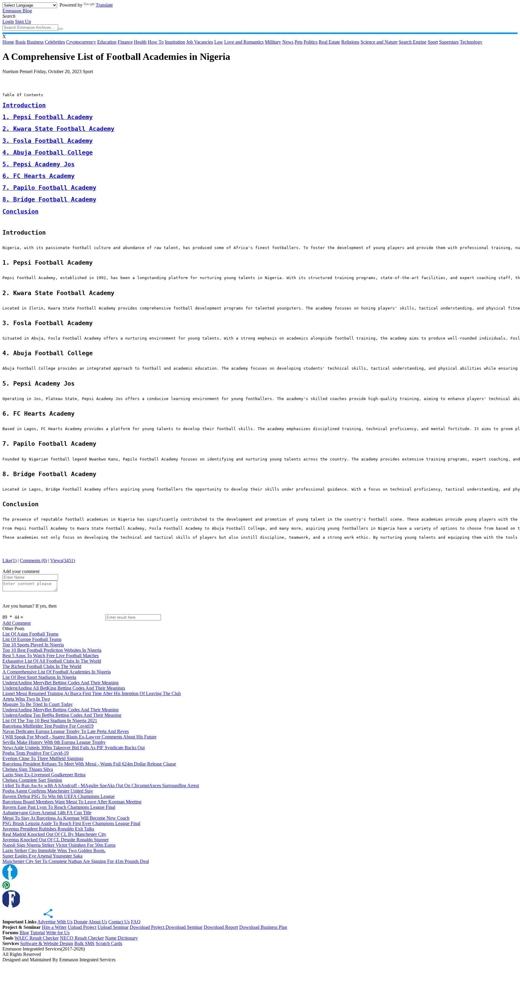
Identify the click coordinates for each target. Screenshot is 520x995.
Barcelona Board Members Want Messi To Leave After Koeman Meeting (71, 801)
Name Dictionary (121, 938)
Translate (104, 5)
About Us (97, 921)
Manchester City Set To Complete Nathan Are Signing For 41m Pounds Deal (75, 861)
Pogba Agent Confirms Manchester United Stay (47, 790)
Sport (433, 42)
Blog (24, 932)
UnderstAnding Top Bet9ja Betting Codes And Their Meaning (61, 715)
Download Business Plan (263, 927)
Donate (81, 921)
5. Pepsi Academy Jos (38, 164)
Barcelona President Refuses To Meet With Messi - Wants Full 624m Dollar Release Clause (89, 763)
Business (35, 42)
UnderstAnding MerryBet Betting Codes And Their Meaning (60, 682)
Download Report (221, 927)
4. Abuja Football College (47, 152)
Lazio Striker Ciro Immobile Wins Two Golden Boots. (54, 850)
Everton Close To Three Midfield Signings (42, 758)
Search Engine (412, 42)
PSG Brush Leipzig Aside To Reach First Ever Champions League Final (71, 823)
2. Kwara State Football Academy (58, 128)
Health (140, 42)
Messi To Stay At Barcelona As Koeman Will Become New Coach (65, 818)
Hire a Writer (54, 927)
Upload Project (82, 927)
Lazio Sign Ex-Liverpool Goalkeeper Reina (43, 774)
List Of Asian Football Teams (30, 633)
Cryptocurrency (81, 42)
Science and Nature (379, 42)
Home (8, 42)
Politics (310, 42)
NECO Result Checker (82, 938)
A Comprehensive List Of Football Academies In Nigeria (56, 671)
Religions (350, 42)
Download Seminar (184, 927)
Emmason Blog (17, 10)
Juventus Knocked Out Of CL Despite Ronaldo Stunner (55, 839)
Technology (471, 42)
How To (156, 42)
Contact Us (119, 921)
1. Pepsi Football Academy (47, 117)
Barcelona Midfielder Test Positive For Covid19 (48, 726)
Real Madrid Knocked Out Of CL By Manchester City (54, 834)
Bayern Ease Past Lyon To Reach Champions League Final (58, 807)
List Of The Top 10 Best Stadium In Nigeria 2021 (49, 720)
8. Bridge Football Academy (49, 199)
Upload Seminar (113, 927)
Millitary (273, 42)
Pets (298, 42)
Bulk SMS (84, 943)
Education (106, 42)
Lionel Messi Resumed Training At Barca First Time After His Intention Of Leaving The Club (91, 693)
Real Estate (329, 42)
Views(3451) (62, 560)
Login (8, 21)
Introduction (24, 105)
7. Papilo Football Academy (49, 187)
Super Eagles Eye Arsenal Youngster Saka (42, 855)
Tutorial (37, 932)
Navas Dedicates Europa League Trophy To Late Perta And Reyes (65, 731)
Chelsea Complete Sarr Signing (32, 780)
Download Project (148, 927)
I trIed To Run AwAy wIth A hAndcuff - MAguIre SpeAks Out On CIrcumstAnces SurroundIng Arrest (100, 785)
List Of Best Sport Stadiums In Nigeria (39, 677)
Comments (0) (33, 560)
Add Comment (16, 623)
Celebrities (55, 42)
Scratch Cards (109, 943)
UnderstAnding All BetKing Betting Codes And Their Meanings (63, 688)
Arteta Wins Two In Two (26, 698)
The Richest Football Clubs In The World (41, 666)
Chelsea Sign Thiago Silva (27, 769)
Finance (125, 42)
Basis (20, 42)
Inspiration (175, 42)
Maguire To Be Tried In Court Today (37, 704)
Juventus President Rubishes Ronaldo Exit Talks (48, 828)
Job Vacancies (199, 42)
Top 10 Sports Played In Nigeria (33, 644)
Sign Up (23, 21)
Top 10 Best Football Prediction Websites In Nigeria (51, 650)
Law (218, 42)
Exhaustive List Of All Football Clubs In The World (51, 661)
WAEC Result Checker (36, 938)
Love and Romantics (244, 42)
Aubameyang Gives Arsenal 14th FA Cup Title (46, 812)
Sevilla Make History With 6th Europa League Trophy (54, 742)
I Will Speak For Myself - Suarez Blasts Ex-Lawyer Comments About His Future (79, 736)
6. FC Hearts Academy (38, 176)
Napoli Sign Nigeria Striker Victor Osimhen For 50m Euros (59, 845)
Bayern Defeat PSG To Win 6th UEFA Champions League (58, 796)
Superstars (449, 42)
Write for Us (58, 932)
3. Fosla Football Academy (47, 140)
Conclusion (20, 211)
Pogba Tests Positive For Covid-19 (35, 753)
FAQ (136, 921)
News (287, 42)
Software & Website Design (46, 943)
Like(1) (9, 560)
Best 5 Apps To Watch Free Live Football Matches (50, 655)
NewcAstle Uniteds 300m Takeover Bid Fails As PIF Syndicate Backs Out (73, 747)
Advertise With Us (55, 921)
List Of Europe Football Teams (31, 639)
